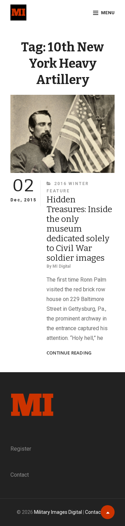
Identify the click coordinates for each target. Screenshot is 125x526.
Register (20, 448)
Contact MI (97, 512)
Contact (19, 474)
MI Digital (61, 266)
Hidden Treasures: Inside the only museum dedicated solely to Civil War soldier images (79, 229)
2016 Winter (71, 183)
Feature (58, 191)
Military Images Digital (58, 512)
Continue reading (69, 353)
